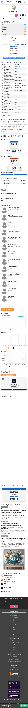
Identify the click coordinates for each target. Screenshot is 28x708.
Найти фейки (7, 309)
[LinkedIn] (8, 210)
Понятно (23, 705)
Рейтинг (14, 640)
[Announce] (15, 112)
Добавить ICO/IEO (14, 669)
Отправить (14, 606)
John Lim (11, 215)
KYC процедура (14, 656)
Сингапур (17, 109)
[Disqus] (14, 418)
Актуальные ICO (14, 615)
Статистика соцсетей (14, 642)
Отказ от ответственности (14, 659)
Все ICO (14, 613)
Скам (14, 620)
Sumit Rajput (12, 244)
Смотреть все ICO (8, 375)
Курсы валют (14, 651)
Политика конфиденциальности (14, 661)
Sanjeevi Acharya (13, 252)
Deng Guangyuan (13, 208)
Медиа (14, 647)
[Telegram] (19, 112)
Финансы (17, 66)
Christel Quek (12, 266)
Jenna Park (11, 296)
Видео (14, 649)
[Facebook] (16, 112)
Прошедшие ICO (14, 619)
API (14, 634)
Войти (14, 667)
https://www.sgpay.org (20, 111)
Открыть (17, 104)
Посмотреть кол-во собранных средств (14, 57)
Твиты (2, 200)
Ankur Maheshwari (14, 274)
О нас (14, 644)
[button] (25, 2)
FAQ (14, 632)
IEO (14, 622)
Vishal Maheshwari (14, 237)
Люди (14, 627)
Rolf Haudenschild (14, 259)
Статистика (14, 631)
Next (27, 383)
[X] (18, 112)
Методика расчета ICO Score (14, 654)
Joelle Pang (12, 289)
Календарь (14, 624)
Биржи (14, 625)
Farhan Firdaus (13, 281)
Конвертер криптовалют (14, 652)
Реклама (14, 645)
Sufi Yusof (11, 222)
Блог (14, 629)
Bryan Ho (11, 230)
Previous (1, 383)
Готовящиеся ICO (14, 617)
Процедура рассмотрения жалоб (14, 657)
